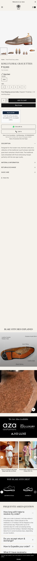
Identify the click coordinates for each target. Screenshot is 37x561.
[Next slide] (35, 457)
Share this (6, 177)
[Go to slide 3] (18, 501)
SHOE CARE (5, 172)
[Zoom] (18, 29)
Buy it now (18, 105)
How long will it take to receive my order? (14, 513)
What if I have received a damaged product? (15, 553)
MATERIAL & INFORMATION (10, 162)
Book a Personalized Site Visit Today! (18, 138)
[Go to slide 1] (15, 501)
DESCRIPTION (5, 143)
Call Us (20, 131)
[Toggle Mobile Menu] (3, 7)
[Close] (35, 2)
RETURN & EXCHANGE (8, 167)
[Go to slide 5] (21, 501)
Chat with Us (18, 126)
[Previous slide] (1, 457)
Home (2, 59)
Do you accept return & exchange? (14, 540)
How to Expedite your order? (17, 546)
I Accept (19, 559)
